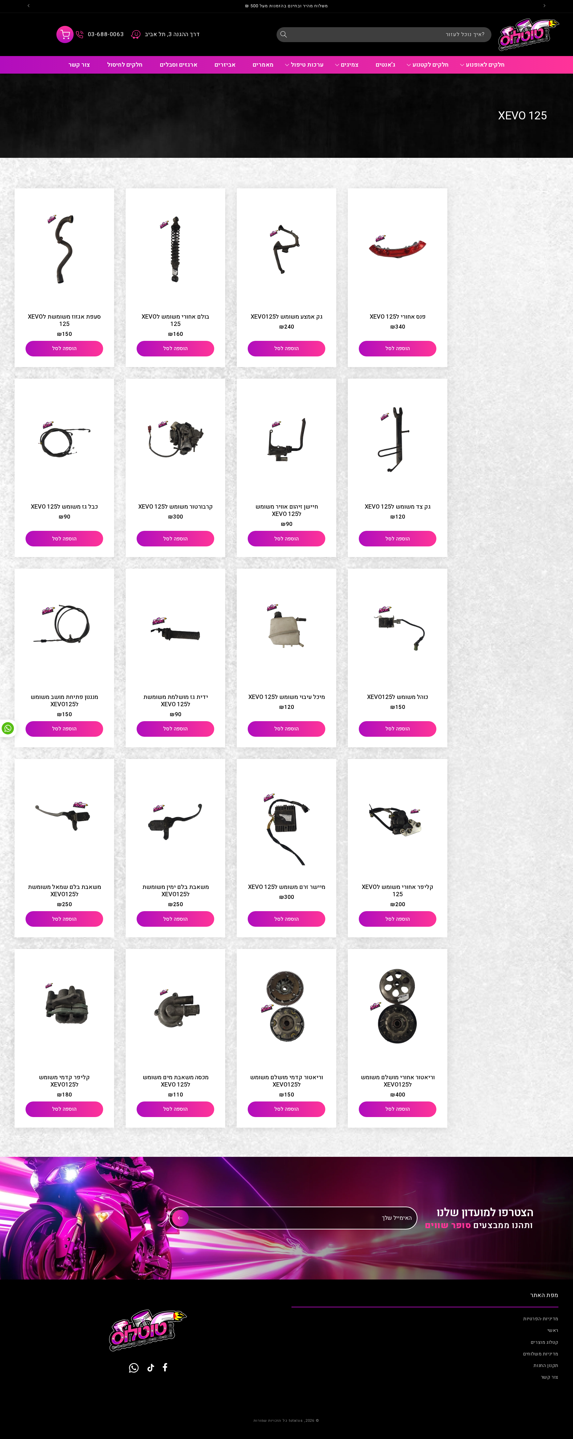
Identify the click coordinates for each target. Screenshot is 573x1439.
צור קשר (549, 1377)
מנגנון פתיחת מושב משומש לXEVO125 (64, 701)
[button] (65, 34)
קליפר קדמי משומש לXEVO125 (64, 1081)
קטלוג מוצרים (544, 1342)
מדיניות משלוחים (540, 1353)
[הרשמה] (180, 1218)
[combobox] (384, 34)
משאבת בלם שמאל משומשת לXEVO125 (64, 891)
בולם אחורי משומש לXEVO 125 (175, 320)
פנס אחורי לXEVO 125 (398, 317)
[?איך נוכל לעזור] (284, 34)
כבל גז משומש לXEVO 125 (64, 507)
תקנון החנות (546, 1365)
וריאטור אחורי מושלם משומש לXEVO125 (398, 1081)
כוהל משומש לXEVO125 (397, 697)
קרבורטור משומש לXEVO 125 (175, 507)
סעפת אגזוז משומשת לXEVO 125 (64, 320)
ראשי (552, 1330)
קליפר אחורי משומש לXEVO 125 (397, 891)
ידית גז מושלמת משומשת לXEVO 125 (175, 701)
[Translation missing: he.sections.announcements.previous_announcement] (544, 6)
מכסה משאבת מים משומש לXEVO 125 (176, 1081)
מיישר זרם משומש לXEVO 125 (286, 887)
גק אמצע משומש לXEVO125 (287, 317)
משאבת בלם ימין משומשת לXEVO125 (175, 891)
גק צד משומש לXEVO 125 (398, 507)
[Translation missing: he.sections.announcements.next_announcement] (28, 6)
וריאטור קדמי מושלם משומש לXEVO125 (286, 1081)
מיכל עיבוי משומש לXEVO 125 (286, 697)
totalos (296, 1420)
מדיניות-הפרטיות (540, 1318)
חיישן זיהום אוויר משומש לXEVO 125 (286, 510)
